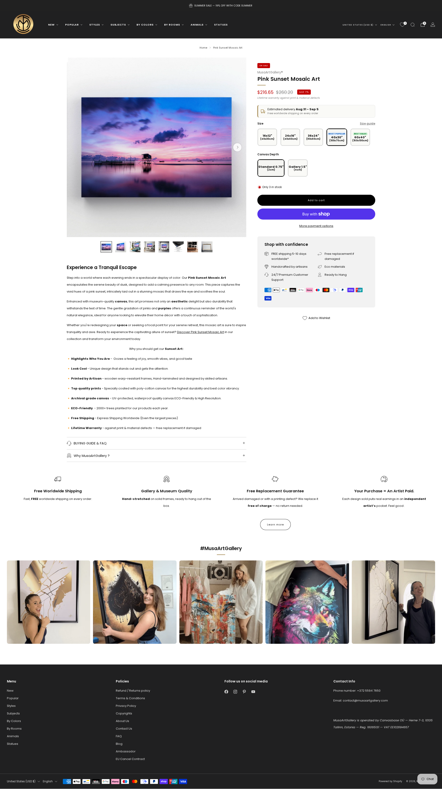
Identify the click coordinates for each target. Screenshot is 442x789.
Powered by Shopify (390, 781)
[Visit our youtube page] (253, 691)
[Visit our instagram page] (235, 691)
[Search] (412, 24)
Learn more (275, 524)
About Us (122, 721)
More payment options (316, 226)
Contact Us (124, 728)
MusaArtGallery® (270, 72)
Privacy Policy (126, 706)
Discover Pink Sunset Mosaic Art (200, 332)
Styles (94, 24)
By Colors (145, 24)
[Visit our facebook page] (226, 691)
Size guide (367, 123)
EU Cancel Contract (130, 759)
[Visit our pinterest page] (244, 691)
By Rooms (172, 24)
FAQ (119, 736)
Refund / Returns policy (133, 690)
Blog (119, 744)
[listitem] (221, 5)
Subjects (118, 24)
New (51, 24)
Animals (197, 24)
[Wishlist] (402, 24)
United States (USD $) (358, 24)
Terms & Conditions (130, 698)
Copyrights (124, 713)
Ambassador (126, 751)
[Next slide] (237, 147)
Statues (221, 24)
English (386, 24)
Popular (72, 24)
